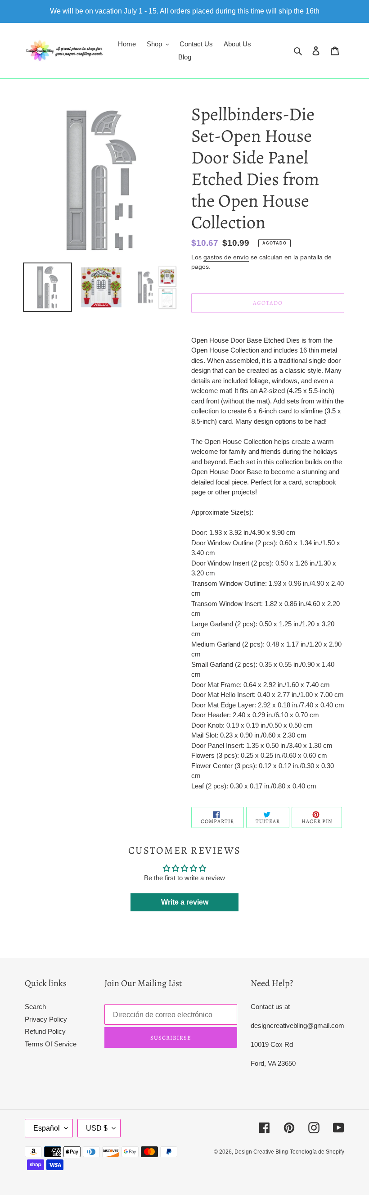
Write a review (184, 902)
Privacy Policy (46, 1019)
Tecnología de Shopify (317, 1152)
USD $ (97, 1128)
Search (35, 1006)
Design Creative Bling (261, 1152)
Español (46, 1128)
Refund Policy (45, 1031)
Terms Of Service (50, 1044)
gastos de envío (226, 257)
